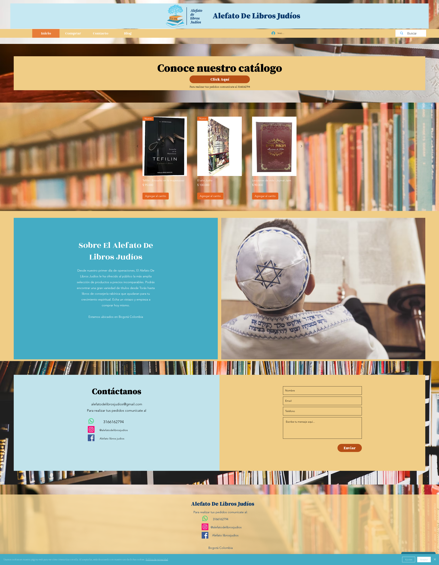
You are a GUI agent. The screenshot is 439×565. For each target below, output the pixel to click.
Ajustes (408, 559)
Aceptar (424, 559)
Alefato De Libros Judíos (256, 15)
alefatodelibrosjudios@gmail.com (116, 404)
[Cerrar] (435, 559)
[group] (219, 158)
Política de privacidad (157, 559)
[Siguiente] (301, 146)
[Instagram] (91, 429)
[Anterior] (137, 146)
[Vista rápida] (274, 146)
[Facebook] (91, 437)
